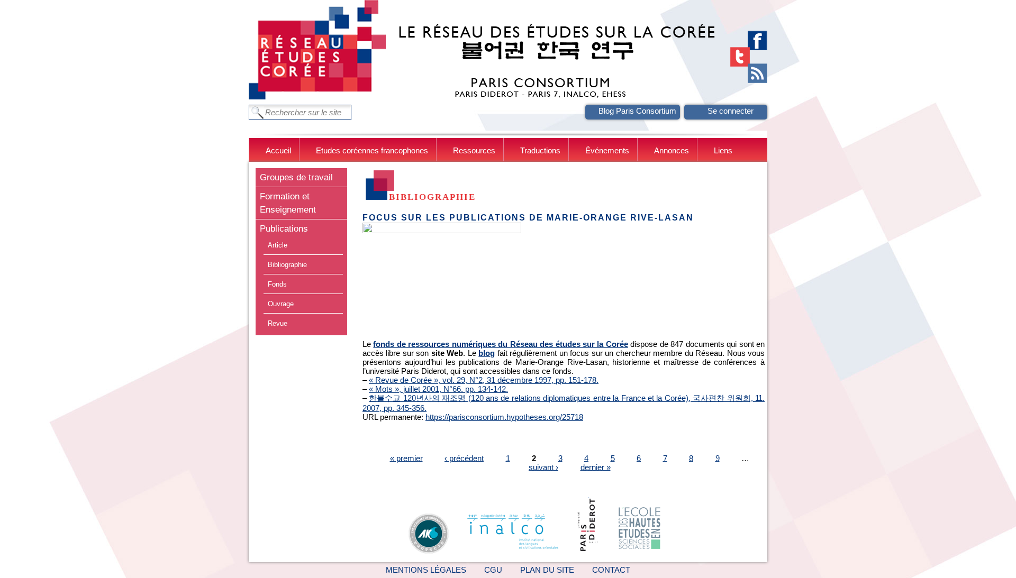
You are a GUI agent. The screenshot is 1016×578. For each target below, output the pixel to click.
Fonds (277, 284)
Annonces (671, 150)
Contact (611, 569)
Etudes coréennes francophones (372, 150)
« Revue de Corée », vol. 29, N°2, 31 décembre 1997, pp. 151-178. (483, 379)
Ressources (474, 150)
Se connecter (730, 110)
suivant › (543, 466)
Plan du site (547, 569)
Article (277, 245)
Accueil (278, 150)
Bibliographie (287, 265)
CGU (493, 569)
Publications (284, 228)
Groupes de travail (296, 177)
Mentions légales (426, 569)
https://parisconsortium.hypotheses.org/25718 (504, 416)
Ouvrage (281, 304)
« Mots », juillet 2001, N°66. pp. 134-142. (438, 388)
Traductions (540, 150)
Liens (723, 150)
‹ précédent (464, 457)
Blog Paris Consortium (637, 110)
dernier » (595, 466)
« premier (406, 457)
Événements (607, 150)
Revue (277, 323)
